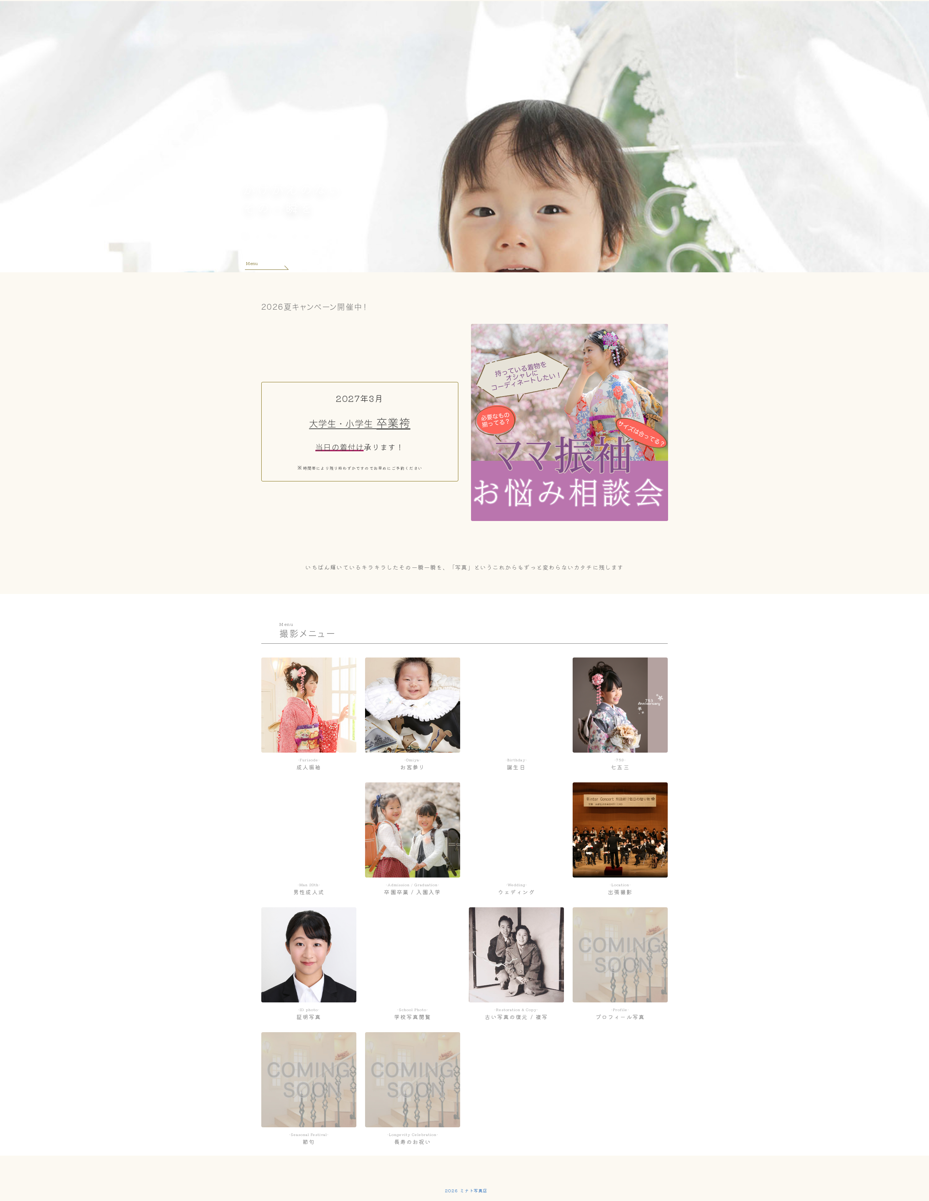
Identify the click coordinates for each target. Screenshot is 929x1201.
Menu (252, 263)
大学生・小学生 (343, 423)
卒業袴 (393, 423)
